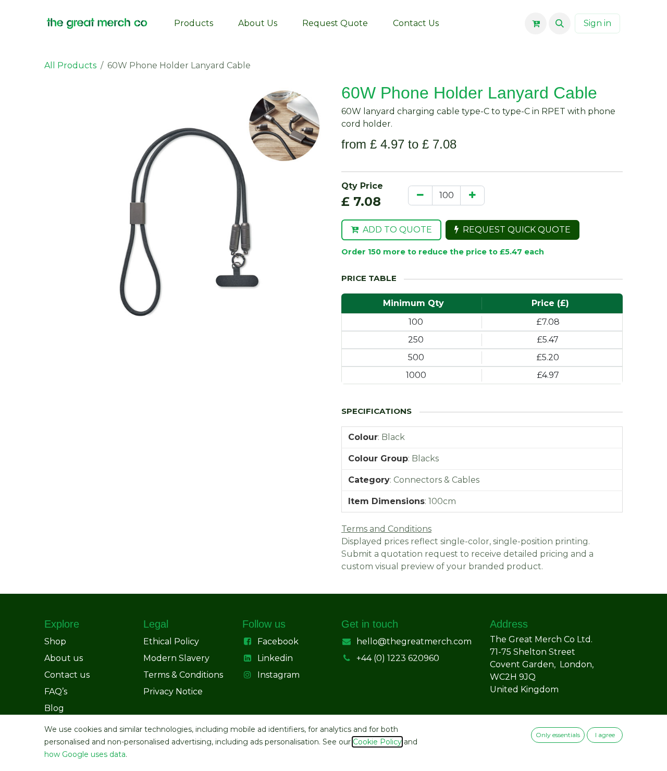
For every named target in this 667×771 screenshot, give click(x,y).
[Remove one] (420, 195)
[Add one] (472, 195)
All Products (70, 65)
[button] (560, 23)
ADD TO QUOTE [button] (397, 230)
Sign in (597, 23)
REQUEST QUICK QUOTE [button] (517, 230)
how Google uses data (85, 754)
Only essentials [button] (558, 735)
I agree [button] (605, 735)
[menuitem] (194, 23)
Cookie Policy (377, 741)
